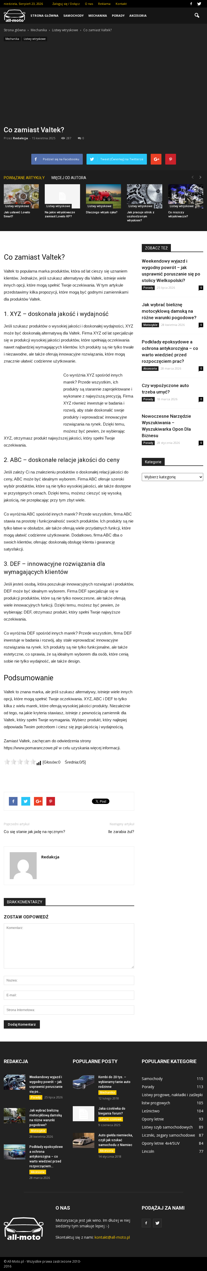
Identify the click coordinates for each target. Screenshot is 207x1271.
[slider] (20, 761)
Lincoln (148, 1151)
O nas (89, 4)
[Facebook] (191, 4)
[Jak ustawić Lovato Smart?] (21, 196)
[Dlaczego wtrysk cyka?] (103, 196)
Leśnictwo (151, 1110)
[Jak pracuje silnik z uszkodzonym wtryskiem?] (144, 196)
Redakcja (20, 138)
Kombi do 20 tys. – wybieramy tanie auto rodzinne (114, 1082)
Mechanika (97, 15)
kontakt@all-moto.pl (112, 1237)
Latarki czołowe (110, 1119)
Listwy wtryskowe (35, 39)
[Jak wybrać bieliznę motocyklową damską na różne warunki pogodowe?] (14, 1115)
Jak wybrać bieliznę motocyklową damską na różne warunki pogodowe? (169, 311)
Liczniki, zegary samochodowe (168, 1135)
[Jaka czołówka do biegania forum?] (83, 1113)
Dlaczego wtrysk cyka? (102, 212)
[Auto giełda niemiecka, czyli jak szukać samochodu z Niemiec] (83, 1140)
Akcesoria (138, 15)
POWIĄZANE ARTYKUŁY (24, 178)
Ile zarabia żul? (121, 831)
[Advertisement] (103, 85)
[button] (196, 15)
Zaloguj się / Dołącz (66, 4)
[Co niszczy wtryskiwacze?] (185, 196)
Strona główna (44, 15)
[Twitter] (199, 4)
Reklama (104, 4)
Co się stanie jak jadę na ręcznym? (34, 831)
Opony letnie (153, 1119)
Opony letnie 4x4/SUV (161, 1143)
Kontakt (121, 4)
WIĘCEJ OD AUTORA (68, 178)
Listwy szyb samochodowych (167, 1127)
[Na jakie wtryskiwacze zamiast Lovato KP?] (62, 196)
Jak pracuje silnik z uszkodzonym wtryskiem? (140, 216)
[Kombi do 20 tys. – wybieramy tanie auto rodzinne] (83, 1082)
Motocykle (150, 325)
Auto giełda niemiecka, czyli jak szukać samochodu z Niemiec (115, 1140)
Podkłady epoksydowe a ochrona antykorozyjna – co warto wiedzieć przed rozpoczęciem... (46, 1156)
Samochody (73, 15)
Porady (118, 15)
